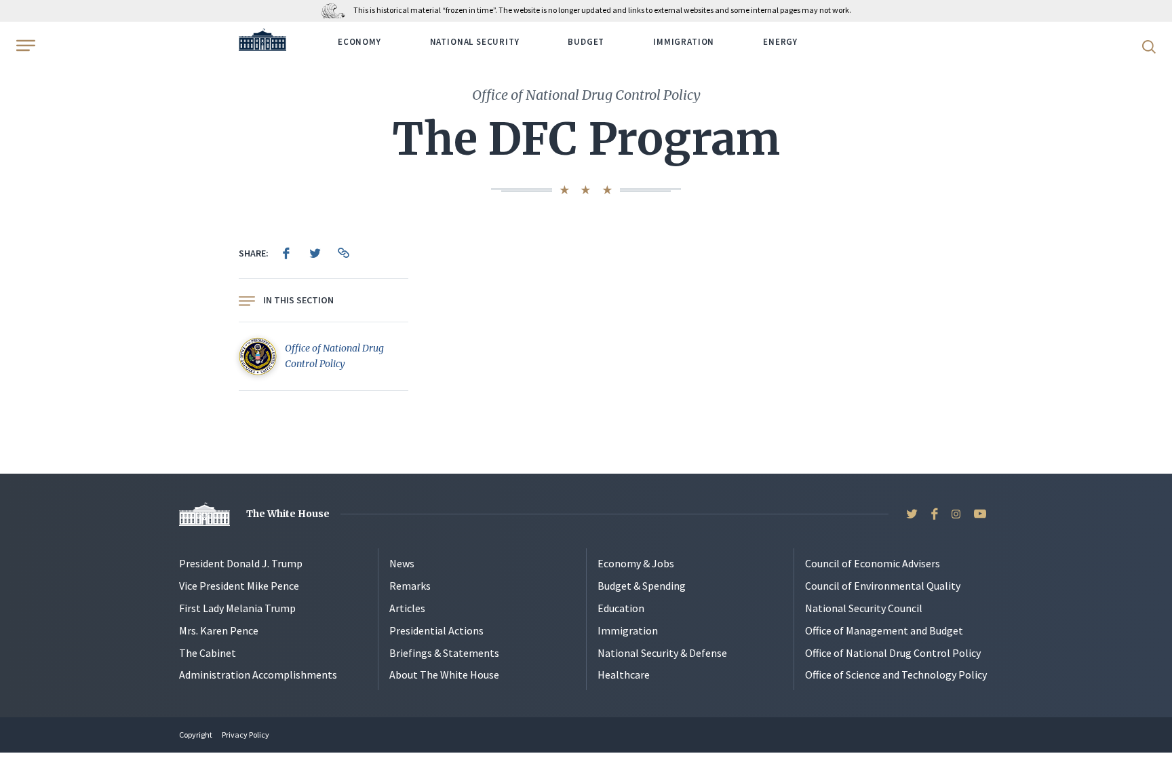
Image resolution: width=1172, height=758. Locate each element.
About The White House (444, 674)
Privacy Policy (245, 734)
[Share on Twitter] (315, 253)
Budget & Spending (642, 585)
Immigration (683, 42)
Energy (780, 42)
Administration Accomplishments (258, 674)
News (401, 563)
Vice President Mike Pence (239, 585)
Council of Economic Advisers (872, 563)
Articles (407, 608)
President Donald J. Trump (240, 563)
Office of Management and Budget (884, 630)
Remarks (410, 585)
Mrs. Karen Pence (218, 630)
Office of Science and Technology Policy (896, 674)
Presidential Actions (436, 630)
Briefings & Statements (444, 653)
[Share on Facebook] (286, 253)
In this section (298, 300)
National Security (475, 42)
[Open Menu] (24, 45)
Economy (359, 42)
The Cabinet (207, 653)
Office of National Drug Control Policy (893, 653)
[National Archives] (336, 10)
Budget (586, 42)
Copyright (195, 734)
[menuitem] (286, 253)
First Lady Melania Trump (237, 608)
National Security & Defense (662, 653)
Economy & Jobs (636, 563)
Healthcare (624, 674)
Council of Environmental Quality (882, 585)
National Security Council (863, 608)
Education (621, 608)
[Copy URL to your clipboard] (343, 253)
